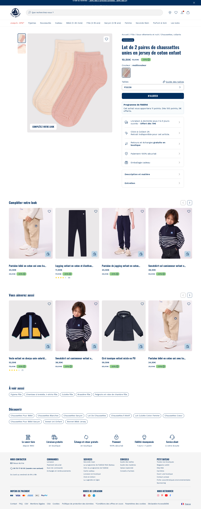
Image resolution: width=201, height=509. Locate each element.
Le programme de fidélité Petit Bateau (99, 465)
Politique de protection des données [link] (78, 504)
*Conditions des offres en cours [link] (109, 504)
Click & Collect (89, 477)
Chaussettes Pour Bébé (22, 415)
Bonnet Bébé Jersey (76, 421)
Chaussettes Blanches (48, 415)
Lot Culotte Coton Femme (147, 415)
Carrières (160, 471)
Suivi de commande (55, 468)
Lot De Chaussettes (97, 415)
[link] (170, 12)
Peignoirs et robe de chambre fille (111, 394)
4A (64, 266)
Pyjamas (32, 23)
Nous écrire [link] (18, 463)
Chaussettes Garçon (73, 415)
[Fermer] (194, 2)
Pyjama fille (16, 394)
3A (58, 266)
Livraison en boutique (92, 474)
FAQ (21, 504)
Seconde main (89, 462)
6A (77, 266)
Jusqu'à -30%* (17, 23)
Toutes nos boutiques (165, 462)
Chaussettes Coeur (173, 415)
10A (89, 266)
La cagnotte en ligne (92, 480)
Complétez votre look (43, 126)
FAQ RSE (160, 468)
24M (39, 266)
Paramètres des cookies (135, 504)
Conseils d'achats (127, 471)
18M (30, 266)
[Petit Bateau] (15, 12)
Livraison (50, 462)
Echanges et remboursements (59, 471)
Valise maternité (126, 468)
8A (83, 266)
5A (71, 266)
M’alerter (153, 96)
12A (95, 266)
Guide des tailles (175, 81)
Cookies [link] (56, 504)
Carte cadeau (89, 471)
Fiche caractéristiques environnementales (173, 480)
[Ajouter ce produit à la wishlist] (107, 39)
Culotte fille (67, 394)
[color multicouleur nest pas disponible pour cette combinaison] (126, 73)
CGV (26, 504)
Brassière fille (84, 394)
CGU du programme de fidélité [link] (96, 468)
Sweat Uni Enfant (53, 421)
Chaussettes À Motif (120, 415)
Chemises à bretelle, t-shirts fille (41, 394)
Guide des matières (128, 465)
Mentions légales (37, 504)
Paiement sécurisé (54, 465)
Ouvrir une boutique (165, 474)
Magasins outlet (163, 465)
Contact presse (163, 477)
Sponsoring (161, 483)
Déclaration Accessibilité (158, 504)
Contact (13, 504)
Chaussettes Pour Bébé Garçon (25, 421)
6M (13, 266)
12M (21, 266)
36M (47, 266)
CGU (49, 504)
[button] (22, 38)
